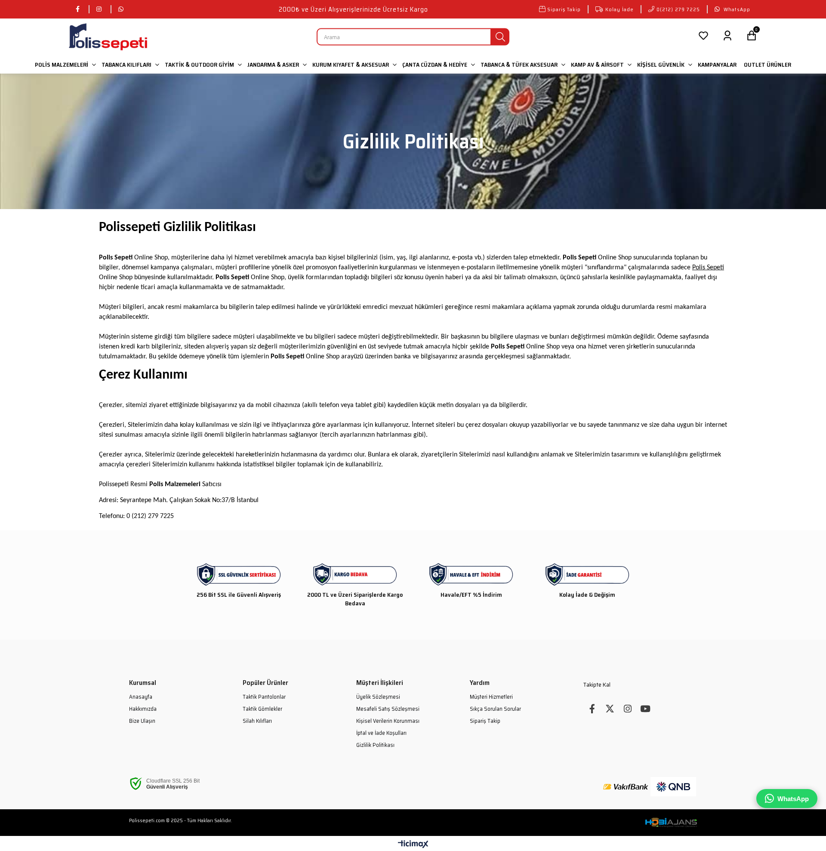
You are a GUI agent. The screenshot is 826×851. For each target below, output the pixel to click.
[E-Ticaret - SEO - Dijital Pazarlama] (671, 822)
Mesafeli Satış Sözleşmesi (387, 709)
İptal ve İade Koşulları (381, 733)
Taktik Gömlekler (262, 709)
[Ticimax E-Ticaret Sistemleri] (413, 844)
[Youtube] (645, 709)
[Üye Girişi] (727, 36)
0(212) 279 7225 (678, 9)
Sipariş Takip (564, 9)
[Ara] (500, 37)
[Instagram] (627, 709)
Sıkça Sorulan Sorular (495, 709)
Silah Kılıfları (257, 721)
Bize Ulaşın (142, 721)
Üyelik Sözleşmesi (378, 697)
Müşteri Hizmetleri (491, 697)
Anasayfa (140, 697)
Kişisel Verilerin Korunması (387, 721)
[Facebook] (592, 709)
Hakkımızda (143, 709)
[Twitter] (610, 709)
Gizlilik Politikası (375, 745)
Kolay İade (619, 9)
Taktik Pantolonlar (264, 697)
